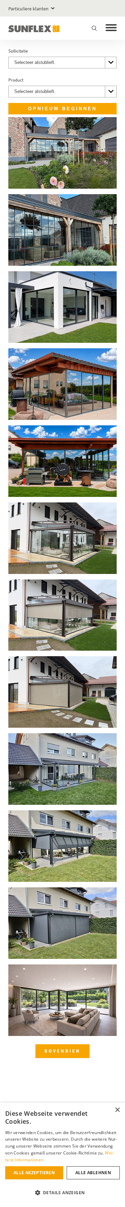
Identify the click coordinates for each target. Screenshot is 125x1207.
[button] (62, 1193)
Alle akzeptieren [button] (34, 1173)
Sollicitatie (18, 51)
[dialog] (62, 1155)
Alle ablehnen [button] (93, 1173)
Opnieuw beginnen (62, 108)
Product (15, 80)
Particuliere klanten (28, 9)
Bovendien (62, 1051)
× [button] (117, 1110)
